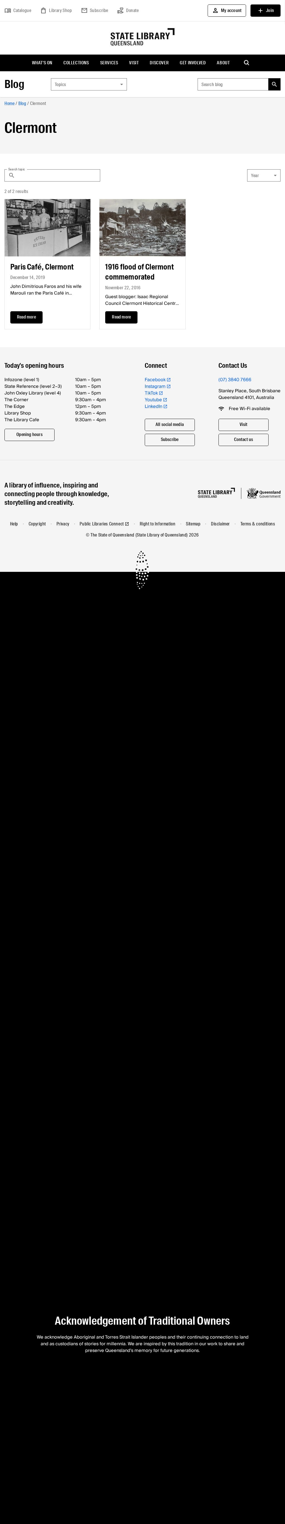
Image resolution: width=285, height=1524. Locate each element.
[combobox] (89, 84)
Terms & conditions (257, 524)
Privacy (62, 524)
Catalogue (17, 10)
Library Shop (56, 10)
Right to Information (158, 524)
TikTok (151, 393)
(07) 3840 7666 (234, 380)
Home (9, 103)
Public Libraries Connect (102, 524)
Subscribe (94, 10)
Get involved (193, 63)
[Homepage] (216, 493)
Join (265, 10)
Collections (76, 63)
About (223, 63)
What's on (42, 63)
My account (227, 10)
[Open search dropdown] (247, 63)
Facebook (155, 379)
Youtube (153, 399)
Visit (134, 63)
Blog (14, 84)
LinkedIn (153, 406)
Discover (159, 63)
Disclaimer (220, 524)
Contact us (243, 439)
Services (109, 63)
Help (14, 524)
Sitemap (193, 524)
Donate (128, 10)
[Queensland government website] (264, 493)
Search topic (16, 169)
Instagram (155, 386)
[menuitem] (42, 63)
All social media (170, 424)
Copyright (37, 524)
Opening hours (29, 434)
